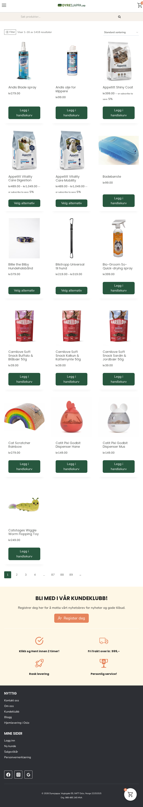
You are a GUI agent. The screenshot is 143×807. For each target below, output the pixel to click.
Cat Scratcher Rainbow (19, 445)
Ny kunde (10, 746)
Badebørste (112, 176)
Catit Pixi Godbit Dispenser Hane (68, 445)
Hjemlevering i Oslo (16, 723)
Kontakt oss (11, 700)
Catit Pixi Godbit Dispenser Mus (115, 445)
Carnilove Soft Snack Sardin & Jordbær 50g (114, 355)
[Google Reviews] (28, 775)
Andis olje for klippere (66, 89)
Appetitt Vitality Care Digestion (20, 178)
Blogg (8, 717)
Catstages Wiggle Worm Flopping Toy (23, 532)
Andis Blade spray (22, 87)
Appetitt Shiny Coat (118, 87)
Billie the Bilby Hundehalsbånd (20, 266)
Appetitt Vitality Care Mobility (68, 178)
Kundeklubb (11, 712)
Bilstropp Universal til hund (70, 266)
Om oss (9, 706)
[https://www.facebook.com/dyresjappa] (8, 775)
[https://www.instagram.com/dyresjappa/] (18, 775)
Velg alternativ (24, 203)
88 (62, 575)
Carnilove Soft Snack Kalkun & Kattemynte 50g (68, 355)
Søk (119, 17)
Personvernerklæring (17, 757)
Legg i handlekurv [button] (24, 112)
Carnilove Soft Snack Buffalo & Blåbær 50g (20, 355)
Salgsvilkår (11, 752)
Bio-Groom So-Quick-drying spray (118, 266)
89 (71, 575)
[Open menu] (4, 5)
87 (53, 575)
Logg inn (9, 740)
